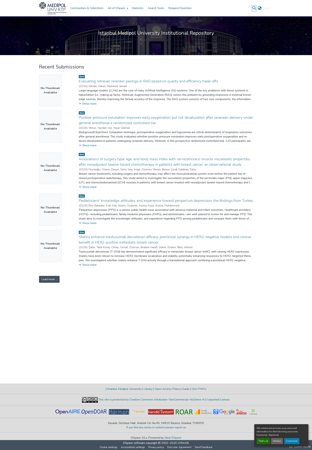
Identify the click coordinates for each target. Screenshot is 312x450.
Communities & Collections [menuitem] (86, 8)
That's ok (263, 441)
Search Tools (156, 8)
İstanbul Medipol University (124, 403)
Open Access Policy (167, 403)
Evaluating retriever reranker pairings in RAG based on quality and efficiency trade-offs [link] (148, 190)
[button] (53, 8)
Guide (185, 403)
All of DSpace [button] (116, 8)
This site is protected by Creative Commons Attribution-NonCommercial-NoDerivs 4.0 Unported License (163, 414)
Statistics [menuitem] (138, 8)
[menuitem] (117, 8)
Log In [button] (267, 8)
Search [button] (266, 46)
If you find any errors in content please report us (156, 441)
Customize (291, 441)
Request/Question (180, 8)
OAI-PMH (198, 403)
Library (148, 403)
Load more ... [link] (49, 388)
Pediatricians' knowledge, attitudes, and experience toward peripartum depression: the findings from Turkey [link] (166, 309)
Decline (277, 441)
